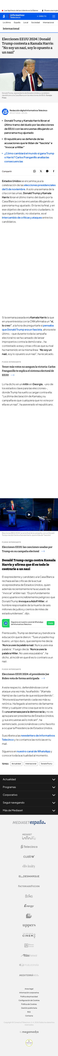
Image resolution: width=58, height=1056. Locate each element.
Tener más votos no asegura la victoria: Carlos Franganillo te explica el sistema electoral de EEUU (28, 371)
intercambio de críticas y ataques (22, 217)
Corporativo (10, 794)
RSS (29, 1012)
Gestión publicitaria (29, 1008)
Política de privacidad (29, 996)
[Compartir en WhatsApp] (34, 171)
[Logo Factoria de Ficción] (29, 886)
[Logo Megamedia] (30, 1032)
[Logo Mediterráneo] (29, 975)
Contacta (29, 1016)
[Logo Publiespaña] (29, 965)
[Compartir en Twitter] (40, 171)
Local (25, 22)
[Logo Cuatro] (29, 856)
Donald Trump (47, 764)
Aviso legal (29, 989)
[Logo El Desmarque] (29, 876)
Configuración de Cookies (29, 1000)
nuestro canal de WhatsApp (34, 751)
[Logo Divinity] (29, 866)
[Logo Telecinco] (29, 846)
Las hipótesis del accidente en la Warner (21, 10)
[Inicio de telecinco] (4, 16)
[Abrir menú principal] (53, 16)
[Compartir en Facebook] (53, 171)
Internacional (48, 22)
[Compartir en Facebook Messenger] (47, 171)
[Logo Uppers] (29, 925)
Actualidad (16, 764)
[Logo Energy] (29, 905)
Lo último (7, 22)
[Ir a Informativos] (16, 16)
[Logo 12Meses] (29, 945)
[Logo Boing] (29, 896)
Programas (9, 787)
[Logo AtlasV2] (29, 955)
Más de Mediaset (13, 810)
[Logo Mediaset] (29, 824)
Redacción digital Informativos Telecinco (28, 110)
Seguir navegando (13, 802)
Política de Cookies (29, 1004)
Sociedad (35, 22)
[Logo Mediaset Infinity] (29, 836)
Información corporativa (29, 993)
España (17, 22)
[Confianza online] (29, 1045)
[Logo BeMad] (29, 915)
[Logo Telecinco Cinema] (29, 935)
